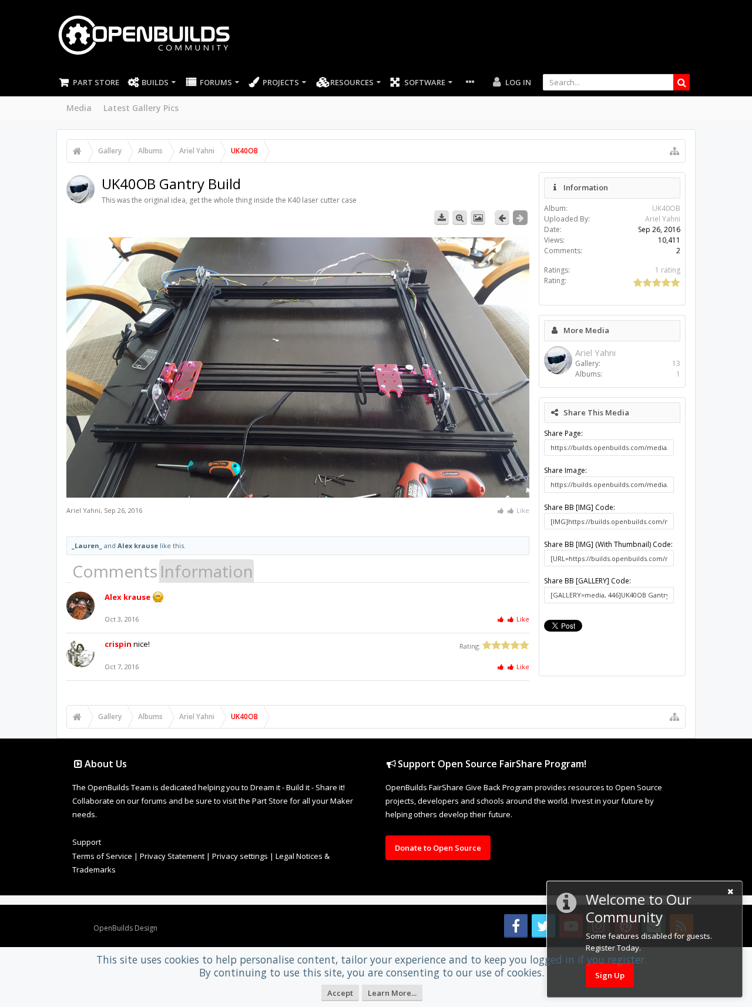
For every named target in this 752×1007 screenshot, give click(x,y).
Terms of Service (102, 856)
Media (79, 107)
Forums (216, 82)
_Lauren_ (87, 545)
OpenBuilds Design (125, 928)
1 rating (667, 270)
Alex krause (138, 545)
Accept (340, 993)
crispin (118, 644)
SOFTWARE (424, 82)
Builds (155, 82)
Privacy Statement (172, 856)
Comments (114, 571)
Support (86, 842)
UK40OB (666, 208)
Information (206, 571)
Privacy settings (240, 856)
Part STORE (96, 82)
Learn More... (392, 993)
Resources (352, 82)
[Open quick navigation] (674, 151)
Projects (281, 82)
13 (676, 363)
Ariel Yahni (83, 510)
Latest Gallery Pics (141, 107)
